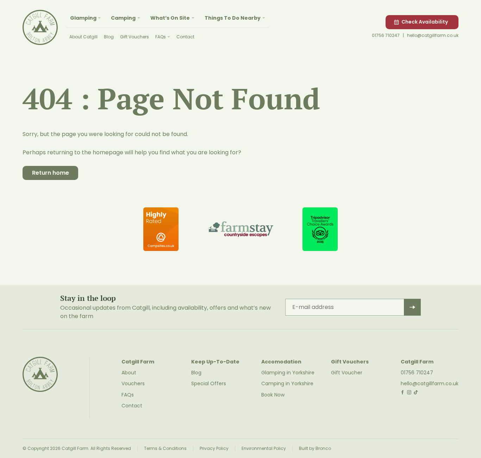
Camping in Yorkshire (287, 383)
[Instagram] (409, 392)
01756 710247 (386, 35)
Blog (109, 37)
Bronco (323, 448)
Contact (185, 37)
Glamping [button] (83, 17)
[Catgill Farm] (40, 27)
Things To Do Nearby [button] (233, 17)
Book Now (273, 394)
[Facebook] (402, 392)
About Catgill (83, 37)
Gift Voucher (346, 372)
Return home (50, 173)
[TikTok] (415, 392)
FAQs (127, 394)
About (128, 372)
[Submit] (412, 307)
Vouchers (133, 383)
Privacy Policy (214, 448)
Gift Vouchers (134, 37)
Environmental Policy (264, 448)
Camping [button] (123, 17)
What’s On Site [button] (170, 17)
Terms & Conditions (165, 448)
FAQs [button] (160, 37)
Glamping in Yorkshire (287, 372)
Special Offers (208, 383)
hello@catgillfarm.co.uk (432, 35)
